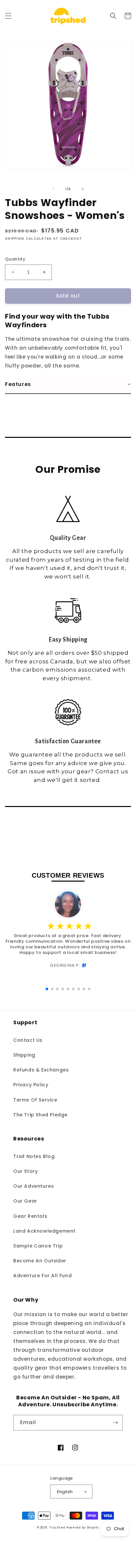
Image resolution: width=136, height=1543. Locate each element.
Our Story (25, 1171)
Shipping (24, 1055)
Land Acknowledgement (44, 1231)
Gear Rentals (30, 1216)
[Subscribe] (115, 1422)
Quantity (15, 259)
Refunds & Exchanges (41, 1070)
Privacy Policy (30, 1084)
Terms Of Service (35, 1100)
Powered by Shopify (82, 1527)
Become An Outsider (39, 1260)
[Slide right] (82, 189)
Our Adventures (33, 1186)
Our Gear (25, 1201)
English (65, 1492)
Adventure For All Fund (42, 1275)
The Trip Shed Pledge (40, 1114)
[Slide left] (53, 189)
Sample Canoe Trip (38, 1246)
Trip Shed (57, 1527)
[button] (8, 16)
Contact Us (28, 1040)
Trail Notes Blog (34, 1156)
